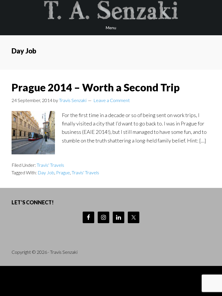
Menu (111, 27)
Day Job (46, 172)
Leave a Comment (111, 100)
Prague (63, 172)
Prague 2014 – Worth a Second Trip (96, 87)
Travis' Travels (50, 165)
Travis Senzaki (111, 10)
